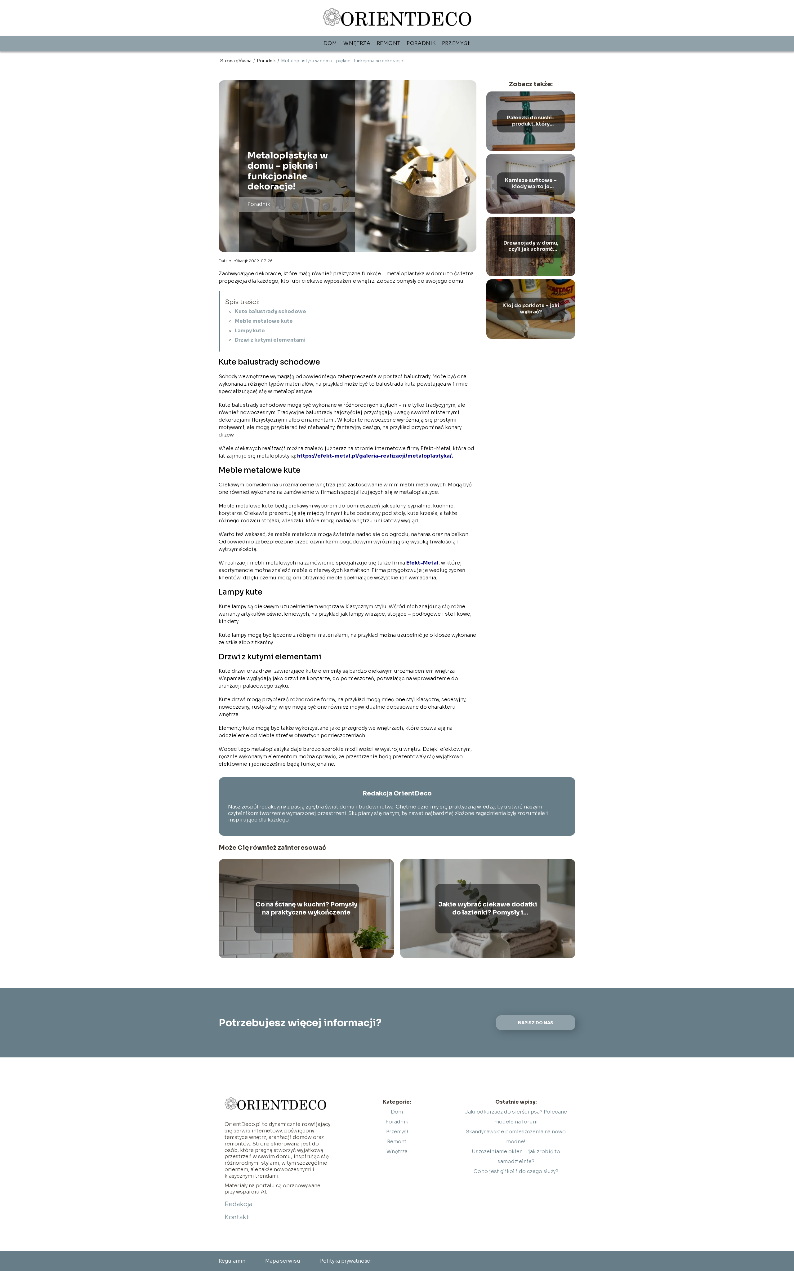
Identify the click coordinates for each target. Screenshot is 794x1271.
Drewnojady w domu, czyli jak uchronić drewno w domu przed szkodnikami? (530, 246)
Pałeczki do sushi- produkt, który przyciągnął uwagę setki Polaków (530, 121)
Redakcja (238, 1204)
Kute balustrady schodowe (270, 311)
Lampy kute (250, 330)
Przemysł (456, 43)
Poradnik (421, 43)
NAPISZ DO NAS (535, 1022)
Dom (330, 43)
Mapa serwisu (282, 1261)
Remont (388, 43)
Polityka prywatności (346, 1261)
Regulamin (232, 1261)
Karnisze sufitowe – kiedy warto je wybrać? (531, 183)
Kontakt (237, 1217)
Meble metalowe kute (264, 321)
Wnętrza (357, 43)
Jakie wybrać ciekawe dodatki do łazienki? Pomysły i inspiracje (487, 909)
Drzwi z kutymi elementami (270, 340)
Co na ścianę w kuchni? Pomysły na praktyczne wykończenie (306, 908)
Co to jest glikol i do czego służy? (516, 1171)
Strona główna (236, 61)
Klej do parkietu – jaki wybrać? (530, 309)
